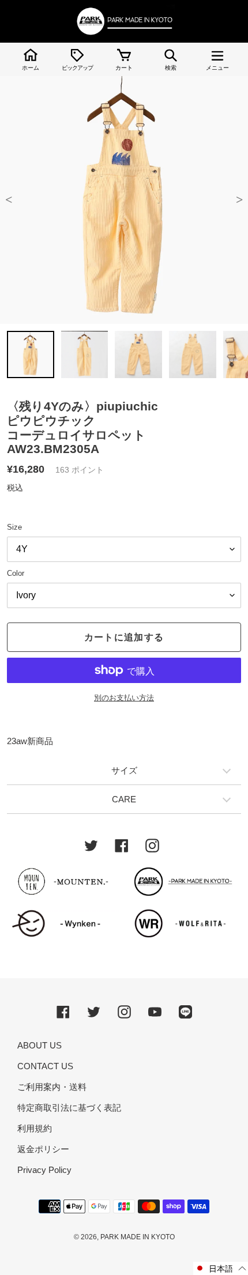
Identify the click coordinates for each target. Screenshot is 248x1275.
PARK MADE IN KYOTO (137, 1237)
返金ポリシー (43, 1149)
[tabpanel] (124, 200)
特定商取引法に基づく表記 (69, 1107)
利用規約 (34, 1128)
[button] (220, 1268)
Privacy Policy (44, 1170)
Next (239, 200)
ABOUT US (39, 1045)
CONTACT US (45, 1066)
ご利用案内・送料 (52, 1087)
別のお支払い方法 (124, 697)
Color (15, 573)
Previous (8, 200)
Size (14, 527)
